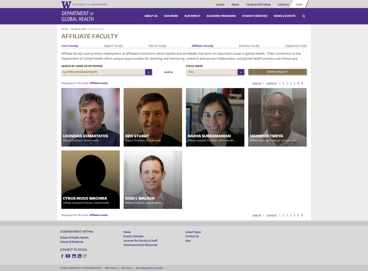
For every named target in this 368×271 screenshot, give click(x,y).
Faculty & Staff (78, 29)
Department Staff (296, 46)
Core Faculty (69, 46)
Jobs (188, 240)
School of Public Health (74, 237)
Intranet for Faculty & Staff (140, 240)
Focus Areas (194, 66)
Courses (220, 4)
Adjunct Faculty (113, 46)
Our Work (171, 16)
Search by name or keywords (82, 66)
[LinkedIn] (79, 256)
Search (304, 16)
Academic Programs (221, 16)
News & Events (284, 16)
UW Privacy (111, 268)
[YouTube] (68, 256)
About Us (151, 16)
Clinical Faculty (157, 46)
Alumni (235, 4)
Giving (299, 4)
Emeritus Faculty (249, 46)
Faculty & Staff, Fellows (258, 4)
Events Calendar (133, 236)
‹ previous (271, 83)
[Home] (77, 16)
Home (64, 29)
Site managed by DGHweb (149, 268)
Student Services (254, 16)
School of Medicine (71, 241)
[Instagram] (74, 256)
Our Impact (192, 16)
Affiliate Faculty (203, 46)
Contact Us (283, 4)
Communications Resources (140, 244)
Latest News (193, 232)
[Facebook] (62, 256)
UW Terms (126, 268)
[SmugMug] (85, 256)
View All (256, 83)
